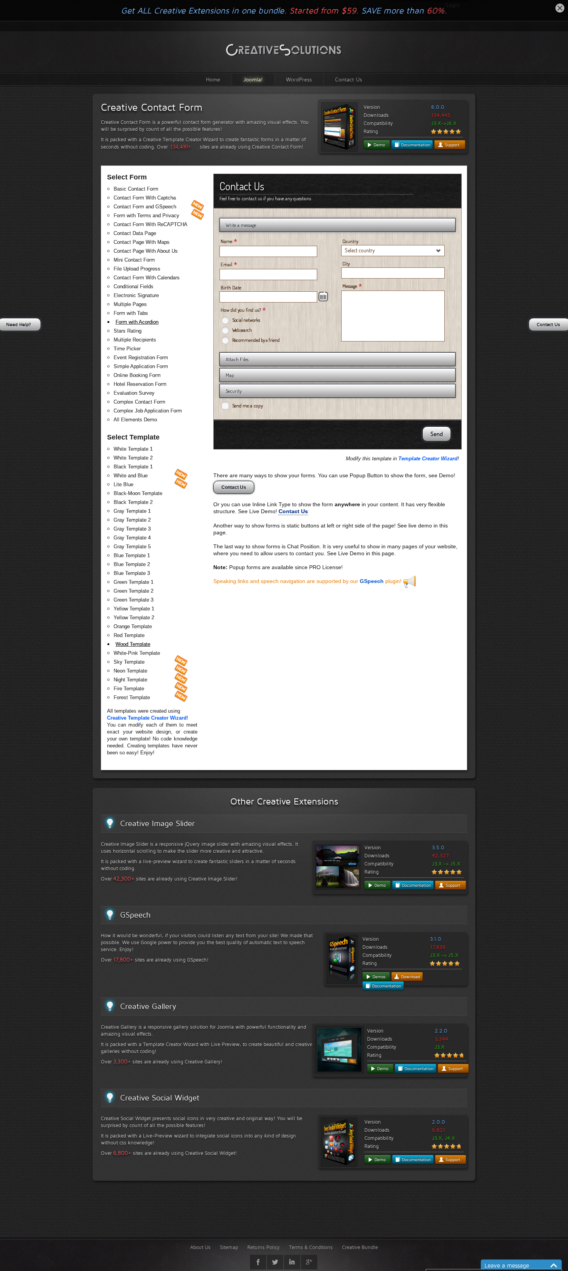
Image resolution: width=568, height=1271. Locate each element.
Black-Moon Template (138, 493)
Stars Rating (127, 331)
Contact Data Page (135, 233)
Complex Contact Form (139, 402)
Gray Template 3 (132, 529)
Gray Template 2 (132, 520)
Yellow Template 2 (134, 617)
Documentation (415, 144)
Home (213, 79)
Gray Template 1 (132, 511)
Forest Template (132, 697)
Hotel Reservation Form (140, 384)
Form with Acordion (137, 322)
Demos (378, 976)
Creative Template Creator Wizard (147, 718)
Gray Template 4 (132, 538)
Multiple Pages (130, 304)
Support (451, 144)
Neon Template (130, 671)
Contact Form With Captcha (145, 198)
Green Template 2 (133, 591)
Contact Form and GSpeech (145, 207)
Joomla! (253, 79)
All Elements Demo (135, 420)
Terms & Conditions (311, 1247)
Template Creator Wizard (427, 458)
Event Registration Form (141, 357)
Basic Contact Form (136, 189)
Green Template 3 (133, 600)
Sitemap (229, 1247)
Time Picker (127, 349)
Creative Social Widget (159, 1097)
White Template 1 (133, 449)
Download (410, 976)
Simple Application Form (141, 366)
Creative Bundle (360, 1247)
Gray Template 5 (132, 546)
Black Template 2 (133, 502)
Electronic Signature (136, 295)
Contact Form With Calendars (147, 278)
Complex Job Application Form (148, 411)
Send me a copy (247, 405)
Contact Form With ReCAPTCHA (150, 224)
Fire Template (129, 688)
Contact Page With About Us (146, 251)
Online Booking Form (137, 375)
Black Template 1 (133, 467)
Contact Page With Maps (142, 242)
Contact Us (348, 79)
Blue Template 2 (132, 564)
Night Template (130, 680)
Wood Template (133, 644)
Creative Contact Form (151, 107)
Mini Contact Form (134, 260)
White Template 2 (133, 458)
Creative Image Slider (157, 823)
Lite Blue (123, 484)
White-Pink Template (137, 653)
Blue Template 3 (132, 573)
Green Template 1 (133, 582)
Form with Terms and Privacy (146, 215)
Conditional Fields (133, 286)
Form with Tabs (131, 313)
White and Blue (131, 475)
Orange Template (133, 626)
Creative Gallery (148, 1006)
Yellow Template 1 (134, 609)
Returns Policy (263, 1247)
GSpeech (372, 581)
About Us (200, 1247)
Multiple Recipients (135, 340)
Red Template (129, 635)
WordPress (299, 79)
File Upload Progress (137, 269)
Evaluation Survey (134, 393)
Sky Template (129, 662)
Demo (378, 144)
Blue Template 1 (132, 555)
